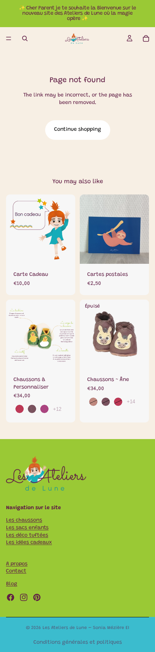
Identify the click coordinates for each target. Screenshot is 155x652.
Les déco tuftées (27, 535)
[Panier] (146, 38)
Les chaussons (24, 520)
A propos (16, 564)
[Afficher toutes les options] (57, 409)
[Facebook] (10, 597)
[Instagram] (23, 597)
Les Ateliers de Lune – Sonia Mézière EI (86, 628)
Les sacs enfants (27, 528)
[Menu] (8, 38)
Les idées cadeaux (29, 542)
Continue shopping (77, 129)
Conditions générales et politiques (77, 642)
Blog (11, 584)
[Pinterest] (36, 597)
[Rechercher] (25, 38)
